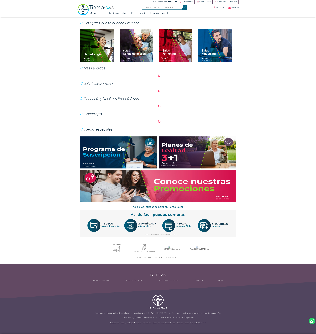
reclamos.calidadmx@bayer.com (180, 317)
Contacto (199, 280)
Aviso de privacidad (101, 280)
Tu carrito (235, 7)
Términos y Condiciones (169, 280)
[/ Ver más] (97, 45)
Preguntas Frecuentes (160, 13)
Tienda (96, 7)
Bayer (220, 280)
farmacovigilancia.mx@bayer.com (203, 313)
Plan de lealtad (138, 13)
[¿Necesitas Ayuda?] (312, 321)
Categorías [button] (95, 13)
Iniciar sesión (221, 7)
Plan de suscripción (117, 13)
